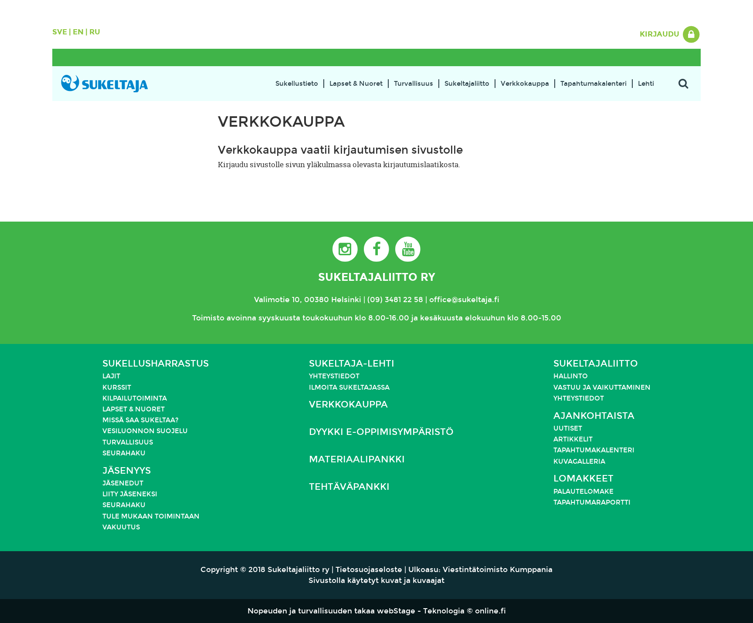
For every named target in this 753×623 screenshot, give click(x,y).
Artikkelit (573, 439)
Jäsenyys (126, 470)
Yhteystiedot (334, 376)
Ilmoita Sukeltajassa (349, 387)
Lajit (111, 376)
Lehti (646, 84)
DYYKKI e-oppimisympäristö (381, 432)
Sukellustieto (296, 84)
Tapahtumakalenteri (593, 84)
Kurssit (116, 387)
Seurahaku (124, 453)
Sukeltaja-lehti (351, 363)
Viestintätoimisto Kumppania (498, 569)
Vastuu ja (573, 387)
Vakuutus (121, 527)
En (78, 32)
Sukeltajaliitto (466, 84)
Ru (94, 32)
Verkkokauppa (525, 84)
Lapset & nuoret (133, 409)
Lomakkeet (583, 478)
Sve (59, 32)
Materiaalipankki (357, 459)
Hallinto (570, 376)
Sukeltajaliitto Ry (376, 277)
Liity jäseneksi (129, 494)
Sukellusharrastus (155, 363)
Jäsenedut (122, 483)
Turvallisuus (413, 84)
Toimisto (208, 318)
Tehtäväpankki (349, 486)
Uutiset (567, 428)
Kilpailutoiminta (134, 398)
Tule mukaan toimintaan (151, 516)
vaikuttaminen (622, 387)
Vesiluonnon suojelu (145, 431)
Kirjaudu (660, 34)
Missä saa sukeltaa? (140, 420)
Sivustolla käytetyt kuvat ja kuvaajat (376, 580)
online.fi (490, 611)
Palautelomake (583, 491)
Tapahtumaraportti (592, 502)
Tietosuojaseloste (369, 569)
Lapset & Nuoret (356, 84)
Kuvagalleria (579, 461)
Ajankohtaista (593, 415)
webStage (396, 611)
